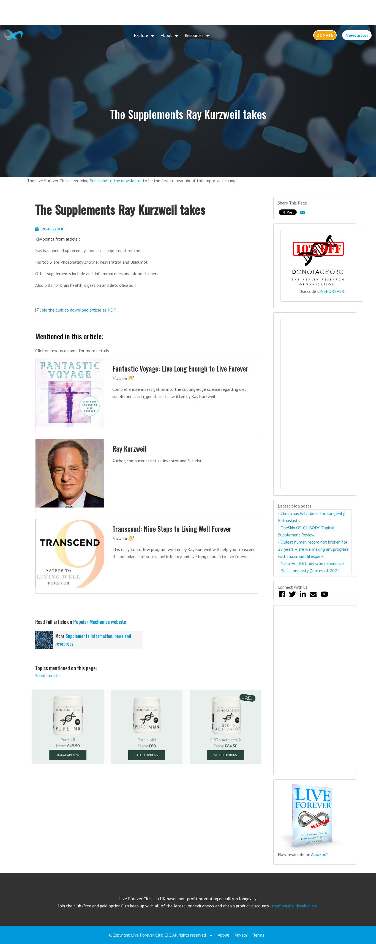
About (166, 35)
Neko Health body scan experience (312, 563)
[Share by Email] (302, 212)
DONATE (325, 35)
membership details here (294, 905)
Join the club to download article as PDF (78, 310)
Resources (194, 35)
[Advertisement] (188, 12)
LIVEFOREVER (330, 291)
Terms (258, 935)
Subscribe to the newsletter (116, 180)
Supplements (47, 675)
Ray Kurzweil (129, 448)
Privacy (241, 935)
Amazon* (319, 854)
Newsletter (356, 35)
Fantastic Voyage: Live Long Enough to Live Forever (180, 368)
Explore (141, 35)
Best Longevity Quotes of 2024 (310, 570)
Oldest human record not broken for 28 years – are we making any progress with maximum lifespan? (313, 549)
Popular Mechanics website (99, 621)
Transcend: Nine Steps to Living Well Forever (171, 528)
